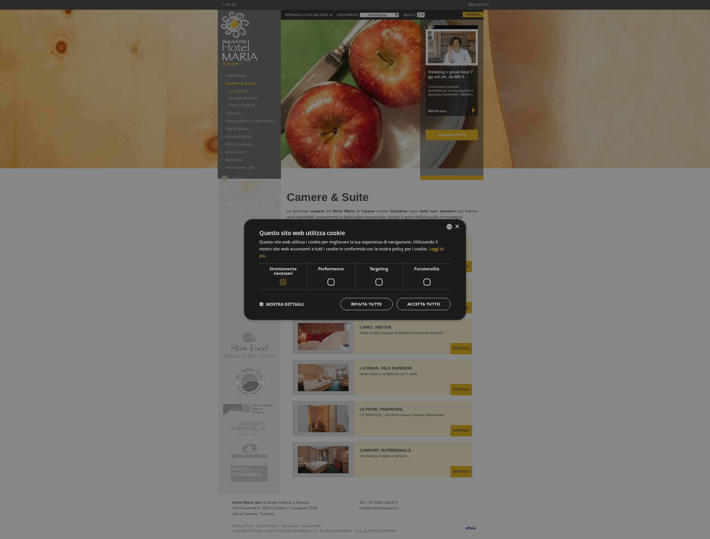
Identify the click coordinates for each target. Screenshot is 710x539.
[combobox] (449, 227)
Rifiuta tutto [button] (366, 303)
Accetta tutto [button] (423, 303)
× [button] (457, 226)
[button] (281, 304)
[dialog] (355, 269)
